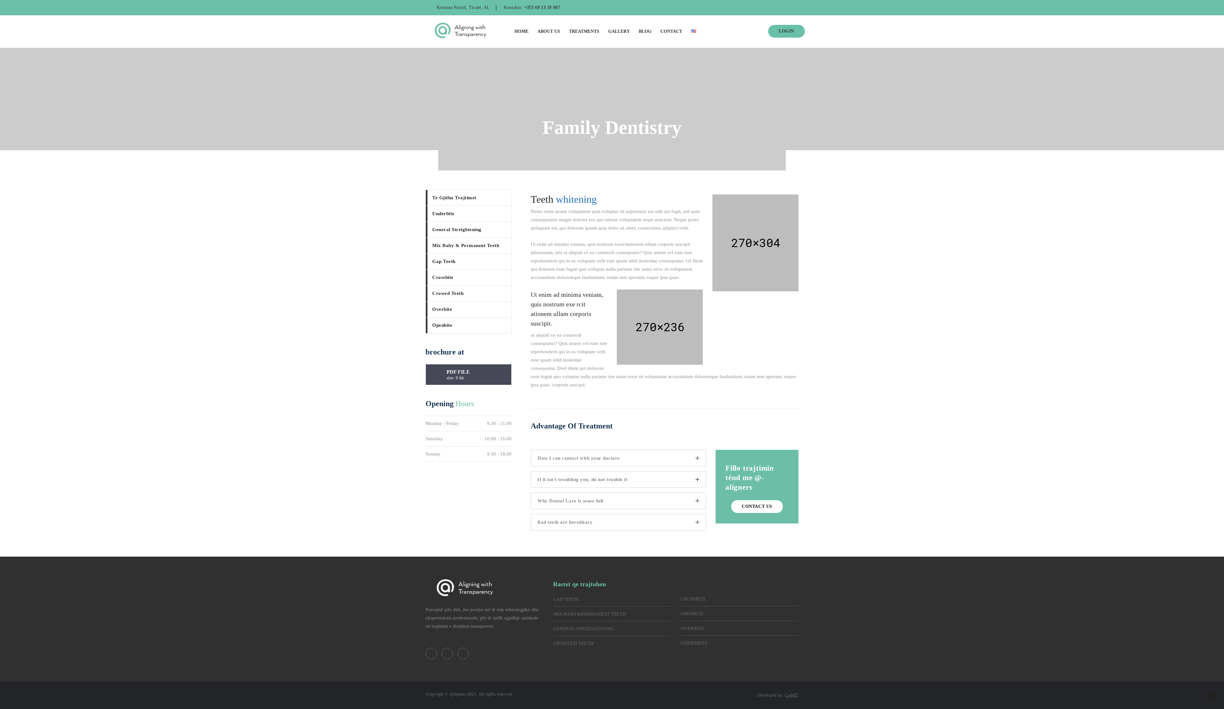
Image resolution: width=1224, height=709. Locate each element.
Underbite (443, 213)
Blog (645, 31)
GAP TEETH (566, 599)
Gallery (619, 31)
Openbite (442, 325)
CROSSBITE (693, 599)
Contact (671, 31)
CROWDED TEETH (573, 643)
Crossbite (443, 277)
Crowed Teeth (447, 293)
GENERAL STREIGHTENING (583, 628)
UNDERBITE (694, 643)
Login (786, 31)
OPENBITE (692, 613)
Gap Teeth (443, 261)
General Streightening (457, 229)
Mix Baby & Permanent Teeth (465, 245)
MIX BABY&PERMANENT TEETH (589, 614)
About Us (548, 31)
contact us (757, 506)
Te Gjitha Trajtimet (454, 197)
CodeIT (791, 695)
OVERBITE (692, 628)
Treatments (584, 31)
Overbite (442, 309)
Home (521, 31)
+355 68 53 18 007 (542, 7)
